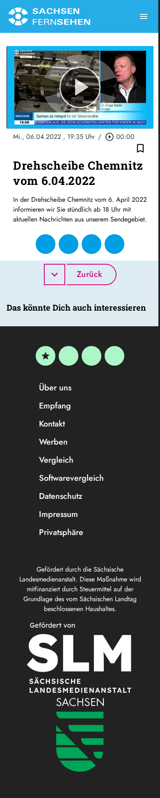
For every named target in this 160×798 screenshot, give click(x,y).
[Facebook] (68, 356)
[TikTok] (114, 356)
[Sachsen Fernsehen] (49, 16)
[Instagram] (91, 356)
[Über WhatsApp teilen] (91, 244)
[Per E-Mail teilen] (114, 244)
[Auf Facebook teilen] (45, 244)
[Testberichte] (45, 356)
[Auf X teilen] (68, 244)
